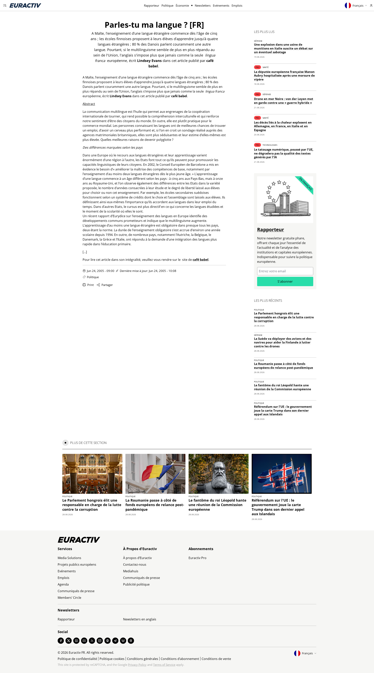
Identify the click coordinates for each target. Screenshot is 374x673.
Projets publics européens (77, 564)
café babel (200, 260)
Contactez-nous (134, 564)
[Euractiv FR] (25, 5)
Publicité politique (136, 584)
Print (90, 285)
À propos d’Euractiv (137, 558)
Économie (182, 5)
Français (358, 5)
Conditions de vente (216, 659)
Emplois (237, 5)
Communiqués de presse (76, 591)
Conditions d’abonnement (180, 659)
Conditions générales (142, 659)
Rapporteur (151, 5)
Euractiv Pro (197, 558)
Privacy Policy (137, 665)
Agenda (63, 584)
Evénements (221, 5)
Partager (107, 285)
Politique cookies (112, 659)
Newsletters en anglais (139, 619)
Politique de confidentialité (77, 659)
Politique (167, 5)
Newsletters (203, 5)
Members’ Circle (69, 597)
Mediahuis (130, 571)
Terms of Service (164, 665)
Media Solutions (69, 558)
